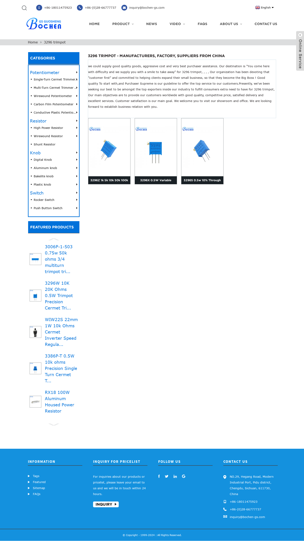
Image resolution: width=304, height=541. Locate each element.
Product (121, 24)
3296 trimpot (55, 42)
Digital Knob (43, 159)
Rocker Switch (44, 200)
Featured (39, 482)
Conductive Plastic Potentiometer (56, 112)
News (151, 24)
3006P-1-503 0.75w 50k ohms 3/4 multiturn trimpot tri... (59, 259)
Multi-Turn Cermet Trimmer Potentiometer (56, 87)
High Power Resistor (48, 128)
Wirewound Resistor (48, 136)
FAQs (202, 24)
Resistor (38, 120)
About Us (229, 24)
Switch (37, 192)
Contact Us (266, 24)
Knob (35, 152)
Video (175, 24)
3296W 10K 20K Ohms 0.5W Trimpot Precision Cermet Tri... (59, 295)
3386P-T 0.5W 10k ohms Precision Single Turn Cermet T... (61, 368)
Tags (36, 476)
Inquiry (104, 504)
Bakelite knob (44, 176)
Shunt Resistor (44, 144)
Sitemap (39, 488)
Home (94, 24)
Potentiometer (44, 72)
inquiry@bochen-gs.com (247, 517)
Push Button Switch (48, 208)
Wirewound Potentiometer (53, 96)
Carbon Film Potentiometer (53, 104)
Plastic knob (42, 184)
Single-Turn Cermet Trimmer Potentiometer (56, 79)
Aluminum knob (45, 168)
